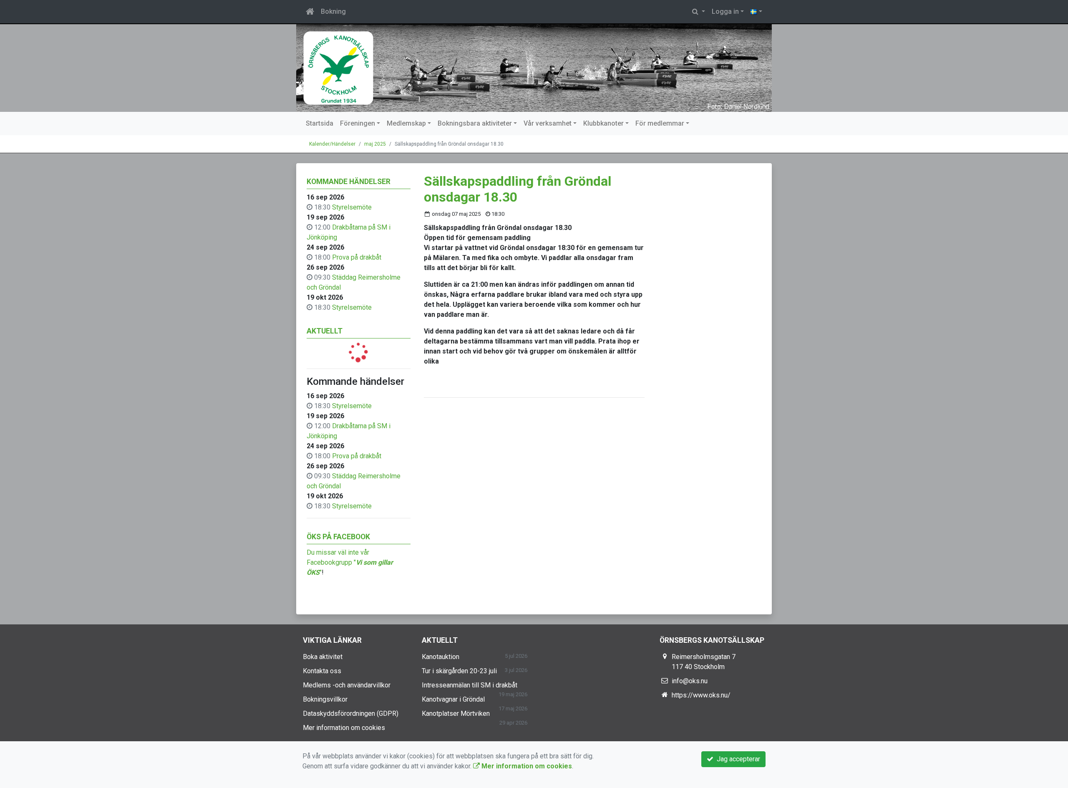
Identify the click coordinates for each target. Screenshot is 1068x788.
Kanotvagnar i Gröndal (453, 699)
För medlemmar (659, 123)
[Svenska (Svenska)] (756, 11)
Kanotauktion (440, 657)
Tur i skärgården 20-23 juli (459, 671)
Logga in (725, 11)
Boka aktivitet (323, 657)
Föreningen (357, 123)
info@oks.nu (690, 681)
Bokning (333, 11)
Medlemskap (406, 123)
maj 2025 (375, 144)
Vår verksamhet (548, 123)
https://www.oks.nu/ (701, 695)
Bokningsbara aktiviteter (475, 123)
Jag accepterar (736, 759)
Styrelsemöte (352, 207)
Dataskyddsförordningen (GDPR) (350, 713)
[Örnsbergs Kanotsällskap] (534, 68)
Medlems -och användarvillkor (346, 685)
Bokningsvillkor (325, 699)
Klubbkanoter (603, 123)
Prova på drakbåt (356, 257)
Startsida (319, 123)
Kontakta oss (322, 671)
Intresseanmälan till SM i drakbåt (469, 685)
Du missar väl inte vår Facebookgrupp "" (350, 562)
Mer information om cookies (344, 728)
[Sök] (698, 11)
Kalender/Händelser (332, 144)
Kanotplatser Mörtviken (456, 713)
